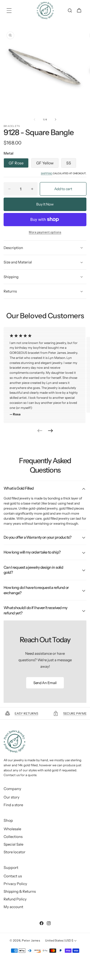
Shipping (46, 173)
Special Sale (13, 844)
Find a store (13, 805)
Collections (13, 836)
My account (13, 906)
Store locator (14, 852)
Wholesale (12, 829)
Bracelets (12, 126)
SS (68, 163)
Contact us (13, 876)
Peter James (31, 940)
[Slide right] (55, 119)
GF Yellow (45, 163)
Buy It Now (45, 204)
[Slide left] (34, 119)
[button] (9, 10)
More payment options (45, 232)
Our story (11, 797)
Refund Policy (15, 899)
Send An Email (45, 682)
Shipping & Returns (20, 891)
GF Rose (16, 163)
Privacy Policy (15, 883)
